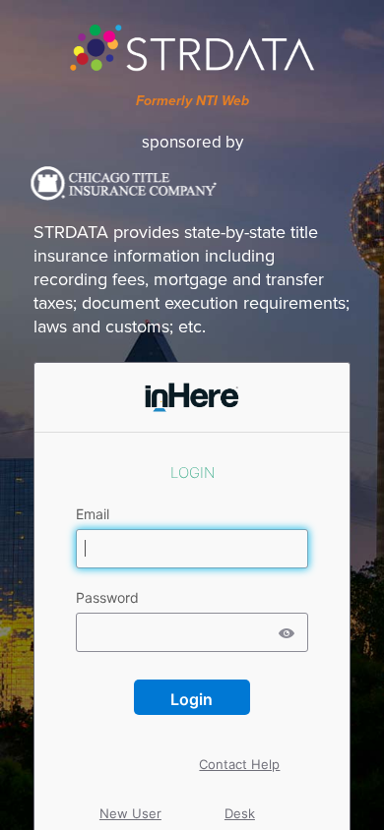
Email (94, 514)
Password (109, 598)
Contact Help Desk (239, 747)
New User (130, 796)
